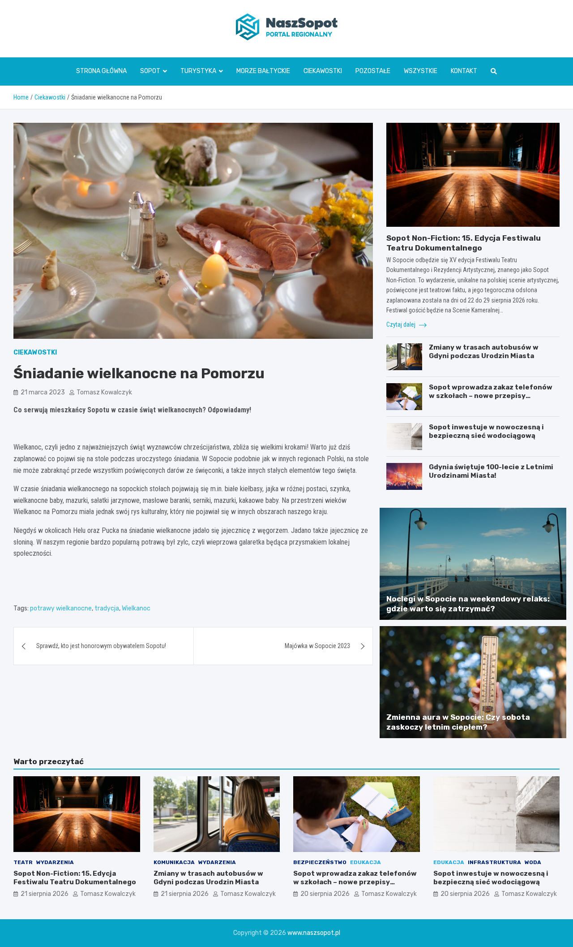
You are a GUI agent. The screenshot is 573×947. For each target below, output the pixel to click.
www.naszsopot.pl (313, 933)
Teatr (23, 862)
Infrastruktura (494, 862)
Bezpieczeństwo (319, 862)
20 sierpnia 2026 (325, 894)
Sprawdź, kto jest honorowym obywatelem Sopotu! (101, 645)
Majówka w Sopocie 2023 (317, 645)
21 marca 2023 (43, 392)
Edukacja (365, 862)
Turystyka (198, 71)
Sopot (150, 71)
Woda (533, 862)
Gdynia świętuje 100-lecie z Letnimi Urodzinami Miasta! (491, 471)
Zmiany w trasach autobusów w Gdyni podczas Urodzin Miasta (484, 351)
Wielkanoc (136, 608)
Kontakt (464, 71)
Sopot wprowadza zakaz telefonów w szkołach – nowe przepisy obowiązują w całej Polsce (490, 396)
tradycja (106, 608)
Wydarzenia (55, 862)
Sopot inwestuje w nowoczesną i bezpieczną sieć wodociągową (486, 431)
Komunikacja (174, 862)
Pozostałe (372, 71)
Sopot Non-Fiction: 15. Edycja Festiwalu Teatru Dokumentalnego (74, 877)
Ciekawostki (323, 71)
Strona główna (101, 71)
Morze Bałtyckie (263, 71)
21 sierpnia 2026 (44, 894)
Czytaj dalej (401, 324)
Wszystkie (420, 71)
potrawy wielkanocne (61, 608)
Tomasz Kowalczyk (104, 392)
